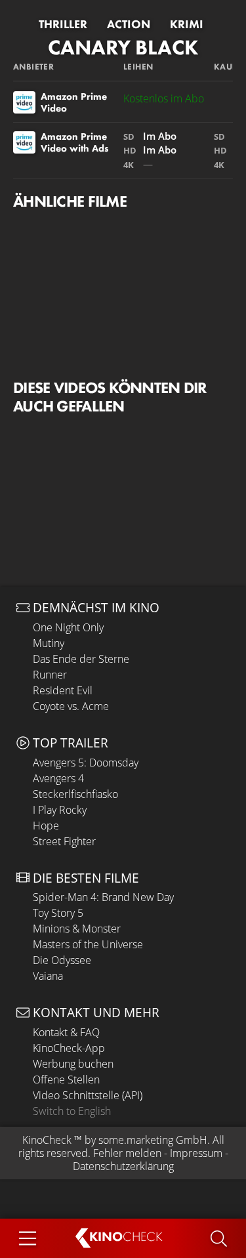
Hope (46, 825)
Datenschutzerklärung (123, 1166)
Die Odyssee (62, 960)
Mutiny (48, 643)
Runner (50, 674)
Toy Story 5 (58, 912)
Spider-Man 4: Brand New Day (103, 897)
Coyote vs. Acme (71, 706)
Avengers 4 (58, 778)
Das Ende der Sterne (81, 658)
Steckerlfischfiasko (75, 794)
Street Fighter (64, 841)
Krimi (186, 24)
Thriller (63, 24)
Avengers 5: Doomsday (85, 762)
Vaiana (48, 975)
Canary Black (123, 47)
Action (128, 24)
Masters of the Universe (88, 944)
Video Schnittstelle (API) (87, 1095)
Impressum (196, 1153)
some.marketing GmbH (152, 1140)
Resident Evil (62, 690)
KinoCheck (47, 1140)
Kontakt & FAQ (66, 1032)
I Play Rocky (60, 809)
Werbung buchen (73, 1063)
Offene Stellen (66, 1079)
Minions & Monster (77, 928)
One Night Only (68, 627)
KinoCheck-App (69, 1048)
